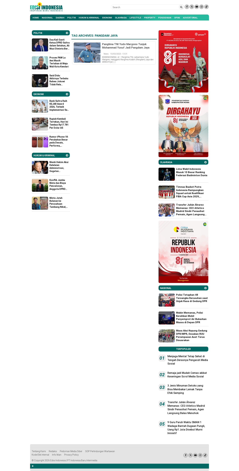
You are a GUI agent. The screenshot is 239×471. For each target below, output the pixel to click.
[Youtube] (196, 7)
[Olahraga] (205, 162)
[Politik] (67, 33)
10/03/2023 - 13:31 (118, 54)
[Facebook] (187, 7)
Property (149, 17)
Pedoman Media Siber (71, 451)
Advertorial (190, 17)
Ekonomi (107, 17)
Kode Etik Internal (40, 454)
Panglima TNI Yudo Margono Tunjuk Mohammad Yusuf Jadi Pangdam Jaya (125, 45)
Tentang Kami (39, 451)
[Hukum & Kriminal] (67, 155)
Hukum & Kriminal (89, 17)
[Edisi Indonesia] (46, 10)
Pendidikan (164, 17)
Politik (71, 17)
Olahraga (121, 17)
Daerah (60, 17)
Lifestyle (135, 17)
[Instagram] (201, 7)
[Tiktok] (206, 7)
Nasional (47, 17)
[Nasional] (205, 288)
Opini (177, 17)
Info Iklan (56, 454)
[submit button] (181, 7)
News (106, 54)
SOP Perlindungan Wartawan (100, 451)
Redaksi (53, 451)
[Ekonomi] (67, 94)
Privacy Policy (71, 454)
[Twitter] (192, 7)
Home (36, 17)
